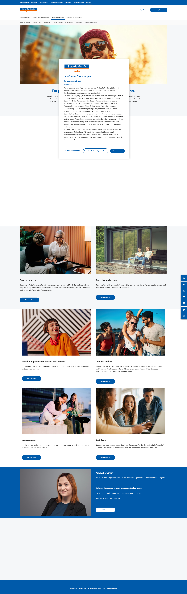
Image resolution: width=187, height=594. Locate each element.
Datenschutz (82, 588)
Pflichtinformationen (94, 588)
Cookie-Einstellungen (72, 150)
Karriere (88, 2)
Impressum (73, 588)
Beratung (68, 2)
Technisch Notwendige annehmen (95, 151)
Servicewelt (44, 2)
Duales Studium (58, 22)
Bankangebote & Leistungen (28, 2)
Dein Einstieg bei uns (58, 17)
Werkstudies (69, 22)
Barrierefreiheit (112, 588)
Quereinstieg (37, 22)
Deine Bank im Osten (56, 2)
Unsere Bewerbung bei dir (41, 17)
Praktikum (79, 22)
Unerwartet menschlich (74, 17)
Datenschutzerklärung (72, 81)
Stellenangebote (25, 17)
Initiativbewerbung (91, 22)
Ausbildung (47, 22)
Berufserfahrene (25, 22)
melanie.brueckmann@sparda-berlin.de (126, 493)
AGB (104, 588)
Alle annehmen (117, 151)
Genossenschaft (79, 2)
